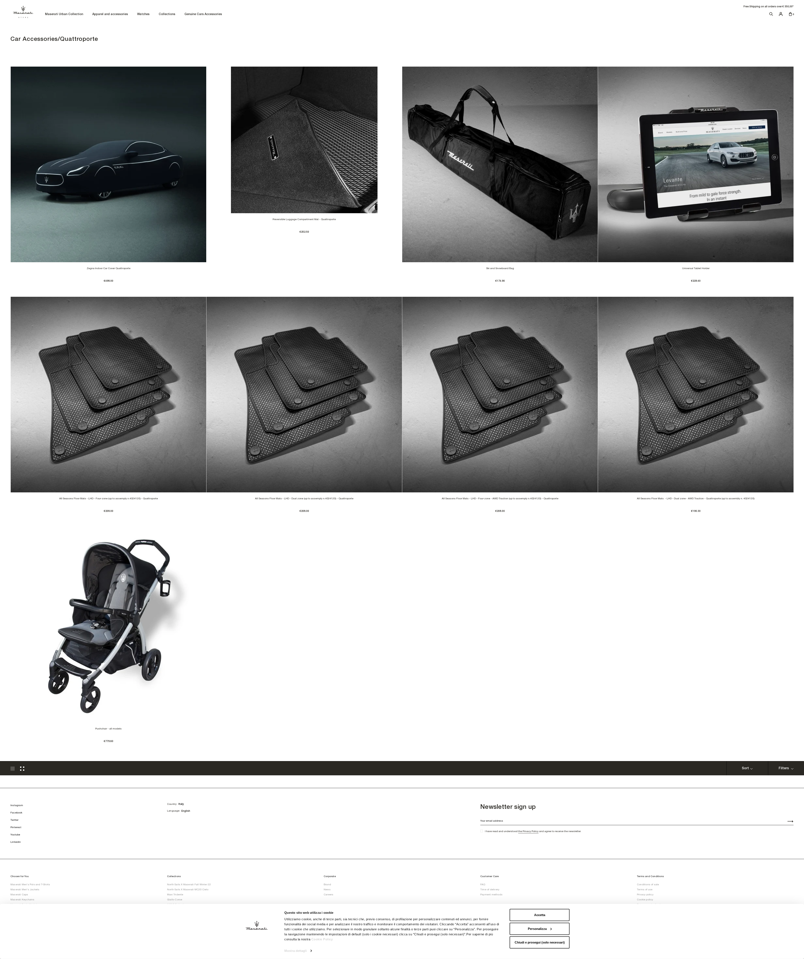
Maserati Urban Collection (64, 14)
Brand (327, 884)
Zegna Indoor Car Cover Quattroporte (108, 268)
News (327, 889)
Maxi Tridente (175, 894)
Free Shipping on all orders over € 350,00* (768, 6)
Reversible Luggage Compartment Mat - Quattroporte (304, 219)
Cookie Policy (322, 939)
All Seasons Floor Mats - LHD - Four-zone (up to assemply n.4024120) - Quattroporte (108, 498)
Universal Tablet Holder (696, 268)
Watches (143, 14)
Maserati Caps (19, 894)
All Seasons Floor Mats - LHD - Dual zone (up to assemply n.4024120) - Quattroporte (304, 498)
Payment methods (491, 894)
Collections (167, 14)
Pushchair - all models (108, 728)
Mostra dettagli (295, 951)
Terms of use (644, 889)
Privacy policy (645, 894)
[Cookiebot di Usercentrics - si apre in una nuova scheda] (256, 951)
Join (788, 822)
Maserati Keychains (22, 899)
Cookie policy (645, 899)
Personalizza (537, 928)
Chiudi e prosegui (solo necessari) (540, 942)
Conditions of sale (648, 884)
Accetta (539, 915)
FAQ (482, 884)
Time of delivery (489, 889)
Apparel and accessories (110, 14)
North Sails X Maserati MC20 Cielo (188, 889)
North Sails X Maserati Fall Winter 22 (189, 884)
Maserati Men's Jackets (24, 889)
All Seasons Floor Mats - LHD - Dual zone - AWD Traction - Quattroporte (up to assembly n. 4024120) (696, 498)
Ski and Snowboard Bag (500, 268)
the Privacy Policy (528, 831)
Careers (328, 894)
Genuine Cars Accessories (203, 14)
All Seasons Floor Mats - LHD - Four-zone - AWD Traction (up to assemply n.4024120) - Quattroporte (500, 498)
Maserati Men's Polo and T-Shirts (30, 884)
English (185, 811)
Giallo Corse (174, 899)
